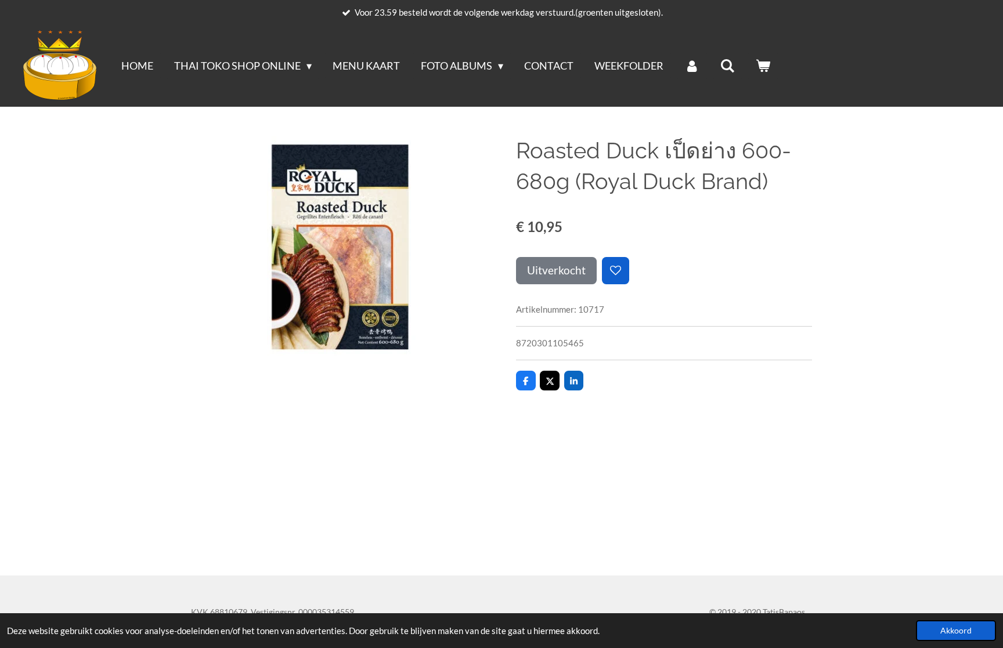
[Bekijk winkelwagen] (763, 66)
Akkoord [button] (956, 630)
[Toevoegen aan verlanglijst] (615, 270)
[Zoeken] (727, 66)
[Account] (691, 66)
